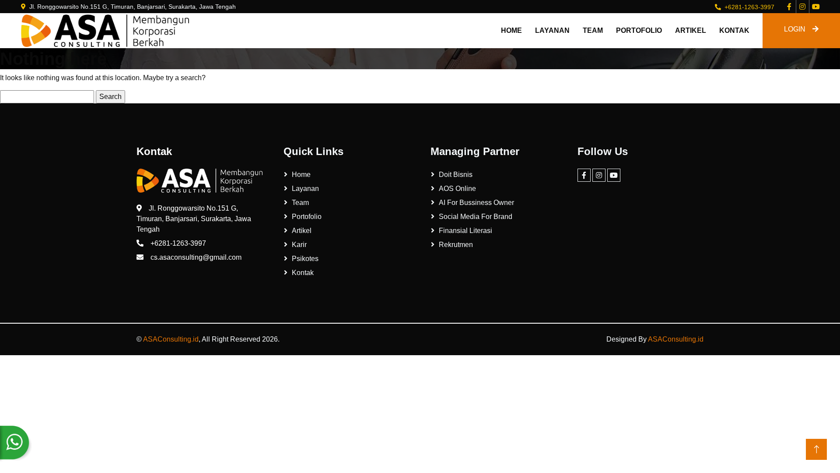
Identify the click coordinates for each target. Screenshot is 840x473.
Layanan (552, 30)
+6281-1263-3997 (749, 7)
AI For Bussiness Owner (476, 202)
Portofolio (639, 30)
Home (511, 30)
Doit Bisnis (455, 174)
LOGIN (794, 29)
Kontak (734, 30)
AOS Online (457, 188)
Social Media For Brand (475, 216)
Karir (299, 244)
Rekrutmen (456, 244)
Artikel (690, 30)
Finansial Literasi (465, 230)
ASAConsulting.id (171, 339)
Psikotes (305, 258)
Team (593, 30)
